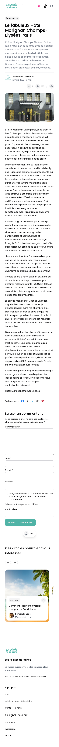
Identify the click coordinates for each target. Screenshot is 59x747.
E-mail (9, 470)
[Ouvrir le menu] (27, 6)
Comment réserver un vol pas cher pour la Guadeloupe (25, 607)
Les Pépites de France (23, 76)
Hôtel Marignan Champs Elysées (22, 391)
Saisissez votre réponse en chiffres (21, 504)
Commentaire (12, 426)
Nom (8, 458)
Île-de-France (12, 18)
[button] (51, 86)
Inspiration (14, 600)
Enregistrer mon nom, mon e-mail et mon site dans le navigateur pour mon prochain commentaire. (31, 496)
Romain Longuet (23, 614)
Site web (9, 481)
